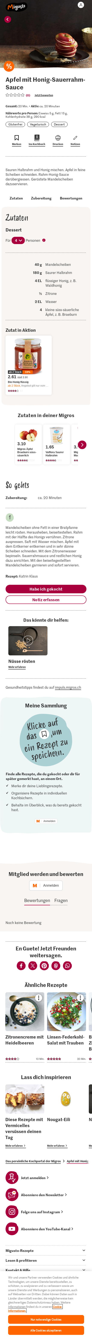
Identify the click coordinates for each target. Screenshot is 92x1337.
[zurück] (7, 19)
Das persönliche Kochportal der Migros (33, 1161)
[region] (46, 1304)
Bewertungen (71, 198)
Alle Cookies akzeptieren (45, 1330)
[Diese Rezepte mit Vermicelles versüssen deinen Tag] (24, 1116)
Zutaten (16, 198)
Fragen (61, 900)
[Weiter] (82, 445)
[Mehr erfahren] (27, 663)
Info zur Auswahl (44, 240)
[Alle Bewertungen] (15, 95)
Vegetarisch (38, 124)
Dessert (59, 124)
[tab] (46, 1250)
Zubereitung (41, 198)
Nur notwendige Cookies (46, 1319)
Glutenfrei (15, 124)
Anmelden (49, 821)
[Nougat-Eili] (66, 1116)
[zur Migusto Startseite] (17, 4)
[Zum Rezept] (24, 1027)
